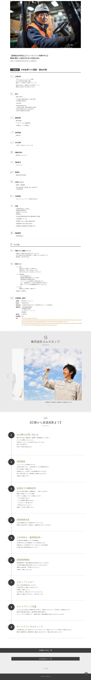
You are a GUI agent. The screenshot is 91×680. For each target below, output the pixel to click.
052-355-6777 (19, 165)
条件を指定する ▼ (44, 658)
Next (82, 376)
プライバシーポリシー (46, 676)
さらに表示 (45, 668)
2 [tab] (49, 405)
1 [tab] (45, 49)
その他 (16, 244)
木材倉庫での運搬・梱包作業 (34, 70)
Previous (8, 376)
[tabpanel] (45, 24)
